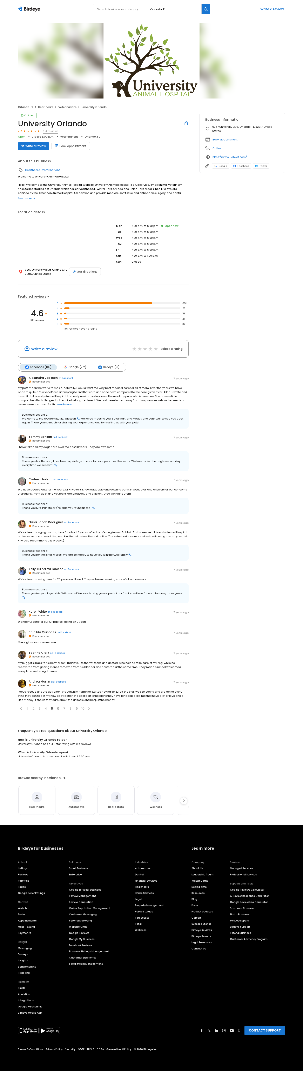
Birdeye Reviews (201, 930)
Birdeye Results (201, 936)
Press (194, 905)
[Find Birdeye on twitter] (209, 1030)
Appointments (27, 920)
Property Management (149, 905)
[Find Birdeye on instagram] (223, 1030)
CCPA (100, 1049)
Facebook (243, 166)
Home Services (144, 893)
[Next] (183, 800)
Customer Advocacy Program (249, 939)
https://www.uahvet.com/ (230, 157)
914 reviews (50, 131)
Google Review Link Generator (249, 902)
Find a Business (240, 914)
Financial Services (146, 880)
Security (70, 1049)
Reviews (23, 874)
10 (83, 708)
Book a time (199, 887)
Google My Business (82, 939)
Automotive (142, 868)
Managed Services (241, 868)
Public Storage (144, 911)
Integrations (26, 1000)
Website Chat (78, 926)
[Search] (206, 9)
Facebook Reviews (80, 945)
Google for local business (85, 889)
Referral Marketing (80, 920)
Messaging (25, 948)
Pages (22, 887)
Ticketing (24, 973)
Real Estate (142, 917)
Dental (139, 874)
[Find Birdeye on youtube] (232, 1030)
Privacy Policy (54, 1049)
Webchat (24, 908)
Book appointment (73, 146)
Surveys (23, 954)
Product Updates (202, 911)
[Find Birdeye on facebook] (201, 1030)
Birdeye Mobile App (30, 1012)
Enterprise (75, 874)
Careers (196, 917)
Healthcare (45, 107)
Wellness (141, 930)
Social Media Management (86, 964)
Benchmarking (27, 966)
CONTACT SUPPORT (265, 1030)
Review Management (82, 896)
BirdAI (21, 988)
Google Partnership (30, 1006)
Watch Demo (199, 880)
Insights (23, 960)
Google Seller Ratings (31, 893)
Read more (25, 198)
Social (21, 914)
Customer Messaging (83, 914)
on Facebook (66, 378)
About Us (197, 868)
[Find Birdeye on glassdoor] (239, 1030)
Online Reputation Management (89, 908)
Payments (24, 933)
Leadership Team (202, 874)
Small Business (78, 868)
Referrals (23, 880)
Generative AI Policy (119, 1049)
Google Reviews (79, 933)
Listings (23, 868)
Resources (198, 893)
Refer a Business (240, 933)
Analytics (24, 994)
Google (222, 166)
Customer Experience (82, 957)
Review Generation (81, 902)
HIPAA (90, 1049)
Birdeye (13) (111, 367)
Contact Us (198, 948)
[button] (21, 708)
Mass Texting (26, 926)
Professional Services (243, 874)
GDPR (81, 1049)
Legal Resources (201, 942)
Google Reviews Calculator (247, 889)
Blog (194, 899)
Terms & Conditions (30, 1049)
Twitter (263, 166)
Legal (138, 899)
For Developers (239, 920)
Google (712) (77, 367)
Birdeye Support (240, 926)
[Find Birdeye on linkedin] (216, 1030)
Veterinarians (67, 107)
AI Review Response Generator (249, 896)
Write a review (272, 9)
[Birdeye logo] (30, 9)
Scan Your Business (242, 908)
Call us (217, 148)
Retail (138, 924)
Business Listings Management (89, 951)
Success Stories (201, 924)
